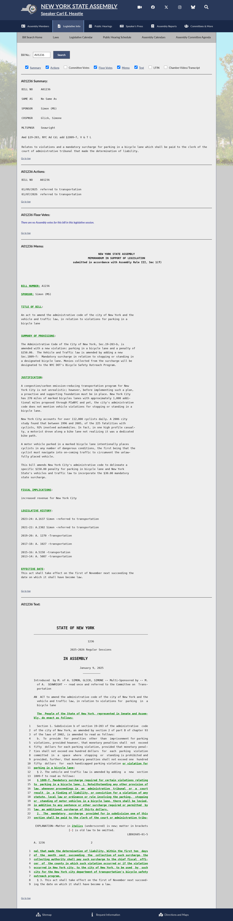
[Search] (206, 7)
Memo (126, 67)
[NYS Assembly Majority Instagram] (179, 7)
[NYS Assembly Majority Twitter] (166, 7)
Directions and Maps (176, 914)
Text (141, 67)
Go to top (26, 158)
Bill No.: (25, 55)
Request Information (107, 914)
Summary (35, 67)
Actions (54, 67)
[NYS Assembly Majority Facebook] (152, 7)
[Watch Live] (139, 7)
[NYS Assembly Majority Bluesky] (193, 7)
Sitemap (47, 914)
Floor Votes (105, 67)
